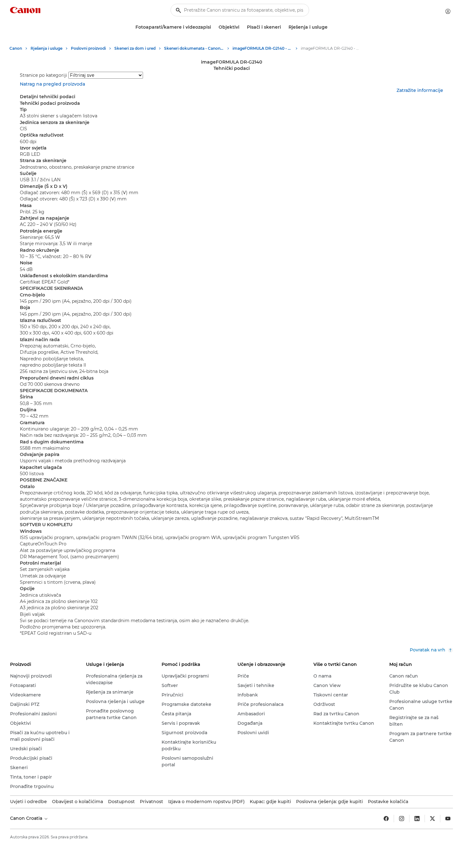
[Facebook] (386, 818)
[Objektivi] (241, 27)
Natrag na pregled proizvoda (52, 84)
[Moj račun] (448, 11)
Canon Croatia (26, 818)
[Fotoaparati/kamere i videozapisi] (213, 27)
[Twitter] (432, 818)
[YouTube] (447, 818)
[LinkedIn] (417, 818)
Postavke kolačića (388, 801)
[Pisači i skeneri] (283, 27)
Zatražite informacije (420, 90)
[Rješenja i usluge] (330, 27)
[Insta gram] (401, 818)
